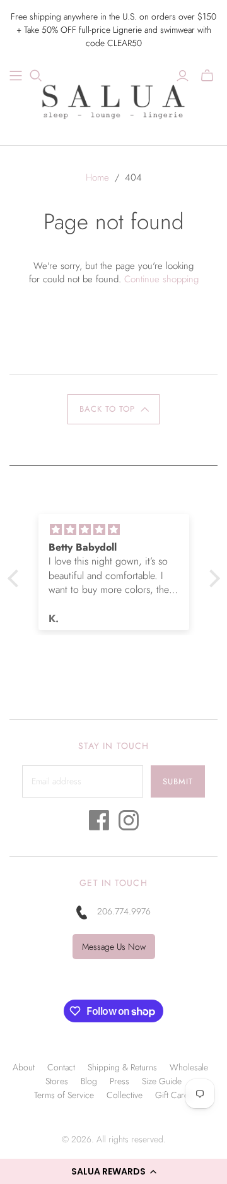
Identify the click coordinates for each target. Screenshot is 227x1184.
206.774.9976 (124, 911)
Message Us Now (114, 946)
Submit (178, 781)
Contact (61, 1067)
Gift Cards (174, 1095)
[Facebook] (99, 823)
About (24, 1067)
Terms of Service (64, 1095)
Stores (56, 1081)
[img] (114, 529)
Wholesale (189, 1067)
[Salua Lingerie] (113, 100)
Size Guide (162, 1081)
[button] (113, 1171)
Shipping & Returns (122, 1067)
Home (97, 177)
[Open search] (36, 75)
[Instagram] (129, 823)
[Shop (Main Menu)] (15, 75)
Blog (89, 1081)
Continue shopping (161, 279)
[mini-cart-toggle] (207, 76)
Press (119, 1081)
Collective (125, 1095)
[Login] (182, 76)
